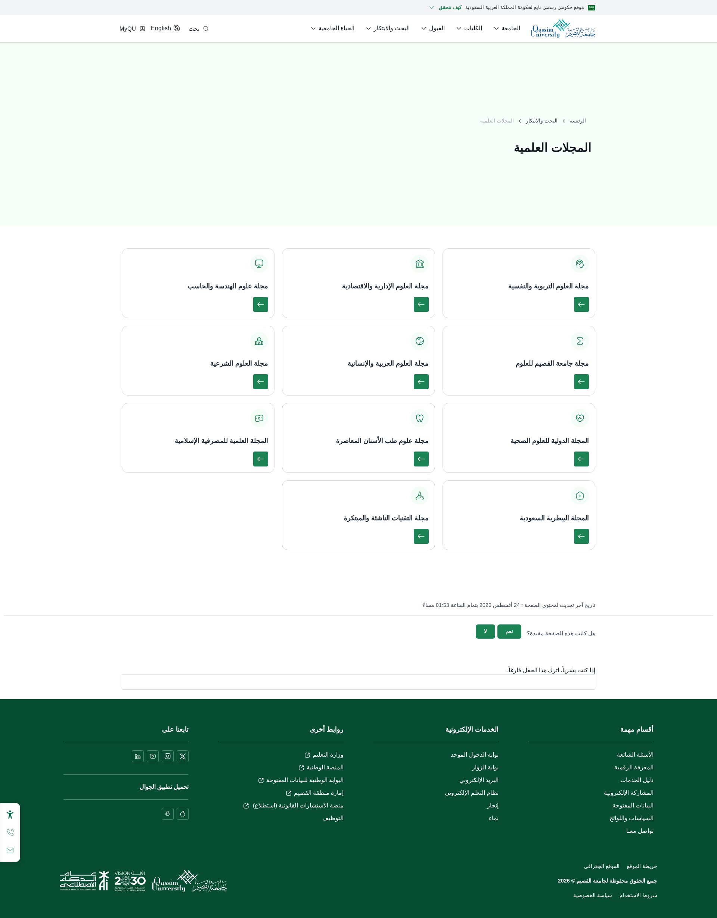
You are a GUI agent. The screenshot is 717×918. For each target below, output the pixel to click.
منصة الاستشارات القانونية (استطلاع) (297, 805)
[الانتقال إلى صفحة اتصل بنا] (10, 850)
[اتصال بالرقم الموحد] (10, 832)
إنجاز (493, 805)
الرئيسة (577, 121)
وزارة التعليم (328, 754)
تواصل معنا (640, 831)
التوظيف (333, 818)
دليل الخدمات (637, 780)
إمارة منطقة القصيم (319, 793)
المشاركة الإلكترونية (629, 793)
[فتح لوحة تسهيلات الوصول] (10, 814)
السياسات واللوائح (631, 818)
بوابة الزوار (485, 767)
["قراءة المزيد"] (581, 304)
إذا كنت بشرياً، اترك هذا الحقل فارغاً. (551, 670)
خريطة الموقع (642, 866)
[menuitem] (506, 28)
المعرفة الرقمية (634, 767)
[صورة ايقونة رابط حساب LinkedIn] (138, 756)
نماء (494, 818)
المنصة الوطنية (325, 767)
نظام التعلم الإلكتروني (472, 793)
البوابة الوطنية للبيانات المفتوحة (305, 780)
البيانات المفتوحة (633, 805)
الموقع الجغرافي (602, 866)
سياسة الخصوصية (592, 895)
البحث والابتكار (542, 121)
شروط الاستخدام (638, 895)
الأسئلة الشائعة (635, 754)
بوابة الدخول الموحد (475, 754)
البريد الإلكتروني (479, 780)
